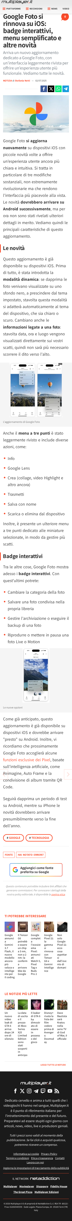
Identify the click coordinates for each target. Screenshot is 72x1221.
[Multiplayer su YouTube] (50, 1090)
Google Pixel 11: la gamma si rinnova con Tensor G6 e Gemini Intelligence (49, 953)
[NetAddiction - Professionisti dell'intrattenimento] (44, 1178)
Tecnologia (39, 838)
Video (66, 8)
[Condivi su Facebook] (44, 89)
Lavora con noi (35, 1162)
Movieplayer (26, 1186)
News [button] (54, 8)
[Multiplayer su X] (22, 1090)
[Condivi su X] (51, 89)
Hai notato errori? (31, 854)
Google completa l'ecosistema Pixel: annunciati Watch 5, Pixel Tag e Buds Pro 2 (36, 954)
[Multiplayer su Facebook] (15, 1090)
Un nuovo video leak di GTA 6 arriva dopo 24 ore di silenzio (9, 1025)
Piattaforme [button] (13, 8)
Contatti (60, 1158)
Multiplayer (10, 1186)
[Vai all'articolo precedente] (68, 774)
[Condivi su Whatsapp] (58, 89)
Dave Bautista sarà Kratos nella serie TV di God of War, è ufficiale (62, 1025)
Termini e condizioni (17, 1158)
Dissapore (42, 1186)
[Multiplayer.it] (17, 2)
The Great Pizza (22, 1192)
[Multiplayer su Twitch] (43, 1090)
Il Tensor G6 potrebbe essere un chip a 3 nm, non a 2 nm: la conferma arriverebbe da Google (23, 954)
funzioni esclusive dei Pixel (26, 759)
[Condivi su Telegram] (65, 89)
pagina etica (58, 894)
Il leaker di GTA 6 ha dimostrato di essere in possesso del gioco (35, 1027)
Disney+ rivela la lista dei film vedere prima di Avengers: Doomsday (49, 1027)
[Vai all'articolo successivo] (4, 774)
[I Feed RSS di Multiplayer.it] (57, 1090)
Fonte (9, 854)
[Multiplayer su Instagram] (29, 1090)
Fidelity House (58, 1186)
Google (13, 838)
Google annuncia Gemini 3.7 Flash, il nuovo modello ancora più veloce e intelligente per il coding (10, 956)
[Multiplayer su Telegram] (36, 1090)
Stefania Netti (23, 80)
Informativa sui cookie (26, 1154)
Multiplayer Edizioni (47, 1192)
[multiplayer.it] (35, 1083)
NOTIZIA (7, 80)
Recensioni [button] (36, 8)
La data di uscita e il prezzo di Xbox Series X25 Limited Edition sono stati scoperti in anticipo (23, 1034)
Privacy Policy (49, 1154)
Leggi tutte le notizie (53, 1064)
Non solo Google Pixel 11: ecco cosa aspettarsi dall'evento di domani (62, 951)
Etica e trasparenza (42, 1158)
